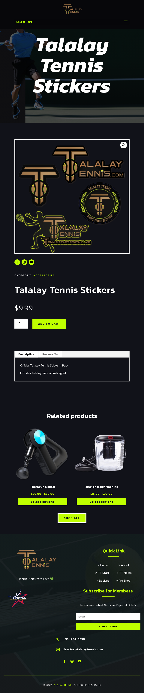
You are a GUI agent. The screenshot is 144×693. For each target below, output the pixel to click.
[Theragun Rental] (42, 480)
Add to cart (49, 324)
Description (26, 354)
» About (123, 565)
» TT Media (124, 572)
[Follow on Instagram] (24, 262)
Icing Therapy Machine (101, 486)
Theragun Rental (42, 486)
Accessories (44, 275)
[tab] (26, 354)
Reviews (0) (50, 354)
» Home (108, 565)
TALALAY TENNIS (62, 685)
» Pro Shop (123, 580)
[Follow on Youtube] (31, 262)
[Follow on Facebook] (17, 262)
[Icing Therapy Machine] (101, 480)
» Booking (106, 580)
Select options (43, 501)
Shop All (72, 518)
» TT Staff (106, 572)
